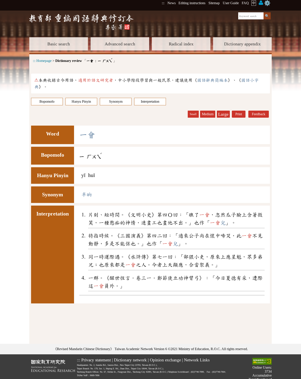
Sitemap (214, 3)
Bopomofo (46, 101)
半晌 (86, 194)
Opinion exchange (165, 360)
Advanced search (120, 43)
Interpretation (150, 101)
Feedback (258, 114)
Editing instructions (191, 3)
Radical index (181, 43)
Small (193, 114)
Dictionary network (130, 360)
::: (163, 3)
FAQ (245, 3)
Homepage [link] (44, 61)
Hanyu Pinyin (81, 101)
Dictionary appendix (242, 43)
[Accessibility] (262, 362)
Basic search (58, 43)
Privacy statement (96, 360)
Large (223, 114)
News (171, 3)
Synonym (116, 101)
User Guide (231, 3)
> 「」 (75, 60)
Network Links (197, 360)
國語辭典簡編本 (212, 80)
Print (238, 114)
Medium (208, 114)
